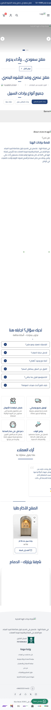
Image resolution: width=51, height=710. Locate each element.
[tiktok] (20, 694)
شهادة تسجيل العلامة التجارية (25, 676)
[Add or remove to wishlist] (34, 517)
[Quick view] (34, 522)
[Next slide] (2, 39)
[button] (27, 50)
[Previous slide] (49, 39)
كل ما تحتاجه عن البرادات (25, 654)
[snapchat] (25, 694)
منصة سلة (17, 701)
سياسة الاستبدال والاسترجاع (25, 663)
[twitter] (31, 694)
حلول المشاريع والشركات (25, 672)
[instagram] (36, 694)
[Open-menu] (48, 15)
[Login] (10, 15)
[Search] (16, 15)
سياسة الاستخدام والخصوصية (25, 659)
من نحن (25, 668)
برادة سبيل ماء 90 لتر (25, 541)
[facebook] (15, 694)
